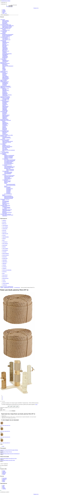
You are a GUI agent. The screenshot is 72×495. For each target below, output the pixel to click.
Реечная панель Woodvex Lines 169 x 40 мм (7, 460)
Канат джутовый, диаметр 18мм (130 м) (5, 425)
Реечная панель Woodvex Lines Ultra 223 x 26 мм (8, 458)
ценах (36, 404)
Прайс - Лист (4, 13)
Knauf (3, 486)
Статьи (3, 12)
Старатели (4, 488)
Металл (3, 480)
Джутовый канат (17, 287)
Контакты (4, 11)
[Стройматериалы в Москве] (5, 0)
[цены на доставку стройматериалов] (6, 286)
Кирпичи (3, 479)
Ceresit (3, 485)
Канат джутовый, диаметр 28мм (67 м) (5, 442)
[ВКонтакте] (12, 407)
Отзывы (3, 474)
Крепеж (3, 481)
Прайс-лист (4, 472)
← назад (2, 446)
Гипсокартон (4, 478)
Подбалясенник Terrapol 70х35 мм (6, 451)
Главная (3, 9)
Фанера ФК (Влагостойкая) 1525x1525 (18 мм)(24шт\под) (10, 453)
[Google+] (9, 407)
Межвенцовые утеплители (8, 287)
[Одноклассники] (18, 407)
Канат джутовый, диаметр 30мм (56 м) (5, 431)
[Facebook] (15, 407)
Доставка (3, 10)
